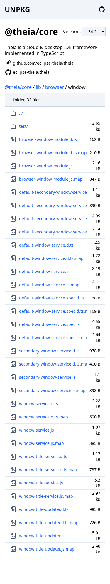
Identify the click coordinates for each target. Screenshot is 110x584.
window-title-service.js (41, 483)
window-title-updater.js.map (47, 549)
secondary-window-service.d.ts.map (53, 364)
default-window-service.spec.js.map (53, 337)
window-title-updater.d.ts (44, 509)
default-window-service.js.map (49, 284)
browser (54, 87)
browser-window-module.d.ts (48, 139)
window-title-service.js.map (46, 496)
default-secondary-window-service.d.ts (53, 192)
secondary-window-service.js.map (52, 390)
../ (21, 113)
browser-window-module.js (46, 166)
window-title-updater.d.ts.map (49, 522)
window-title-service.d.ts (43, 456)
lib (38, 87)
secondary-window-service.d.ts (49, 351)
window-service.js (36, 430)
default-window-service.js (44, 271)
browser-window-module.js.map (51, 179)
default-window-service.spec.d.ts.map (53, 311)
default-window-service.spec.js (49, 324)
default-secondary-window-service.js (53, 218)
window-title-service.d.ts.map (48, 469)
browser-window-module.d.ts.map (53, 152)
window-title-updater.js (42, 535)
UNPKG (17, 9)
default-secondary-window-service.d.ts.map (53, 205)
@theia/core (18, 87)
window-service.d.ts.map (43, 417)
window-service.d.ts (38, 403)
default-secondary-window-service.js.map (53, 232)
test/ (23, 126)
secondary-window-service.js (47, 377)
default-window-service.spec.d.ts (51, 298)
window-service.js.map (41, 443)
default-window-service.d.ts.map (51, 258)
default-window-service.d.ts (46, 245)
